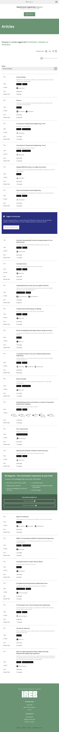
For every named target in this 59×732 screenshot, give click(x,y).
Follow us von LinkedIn (29, 501)
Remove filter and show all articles (49, 58)
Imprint (24, 727)
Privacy (29, 727)
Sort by (3, 66)
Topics (30, 14)
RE (29, 2)
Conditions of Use (37, 727)
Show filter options (40, 51)
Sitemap (18, 727)
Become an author (29, 722)
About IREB (29, 705)
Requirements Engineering (29, 7)
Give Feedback (29, 717)
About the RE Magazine (29, 707)
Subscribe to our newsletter (29, 505)
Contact (29, 709)
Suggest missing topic (11, 227)
